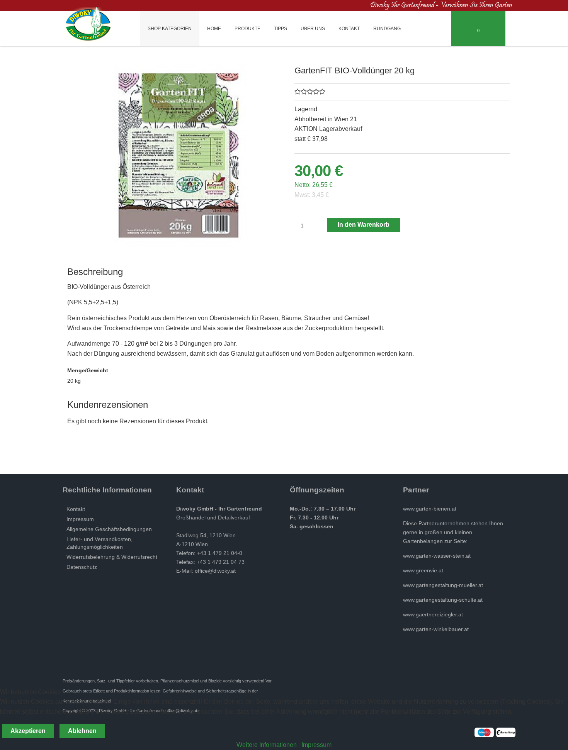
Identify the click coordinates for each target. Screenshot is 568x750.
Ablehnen (82, 731)
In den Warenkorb (363, 224)
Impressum (316, 745)
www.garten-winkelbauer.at (436, 629)
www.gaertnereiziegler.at (433, 614)
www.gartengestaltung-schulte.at (443, 600)
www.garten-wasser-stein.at (437, 556)
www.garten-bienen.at (429, 509)
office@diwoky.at (215, 571)
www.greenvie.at (423, 570)
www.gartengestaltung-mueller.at (443, 585)
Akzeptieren (28, 731)
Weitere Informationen (266, 745)
